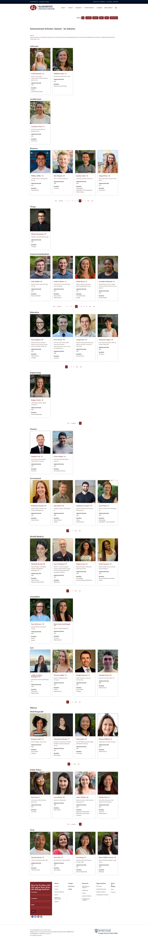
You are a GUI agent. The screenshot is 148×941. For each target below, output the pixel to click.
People (70, 7)
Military (104, 37)
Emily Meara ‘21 (81, 281)
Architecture (38, 37)
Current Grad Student (56, 37)
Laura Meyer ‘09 (59, 797)
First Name (34, 892)
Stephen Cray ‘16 (37, 456)
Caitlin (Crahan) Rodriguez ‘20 (36, 676)
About (63, 7)
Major (101, 18)
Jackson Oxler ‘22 (82, 176)
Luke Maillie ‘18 (36, 281)
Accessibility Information (36, 935)
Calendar (99, 7)
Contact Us (48, 933)
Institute (56, 886)
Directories (71, 886)
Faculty (84, 893)
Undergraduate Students (86, 899)
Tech (38, 39)
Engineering (71, 37)
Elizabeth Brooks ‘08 (38, 564)
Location (88, 18)
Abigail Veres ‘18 (104, 176)
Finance (77, 37)
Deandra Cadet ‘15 (37, 739)
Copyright (32, 930)
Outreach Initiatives (59, 892)
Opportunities (89, 7)
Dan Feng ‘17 (35, 797)
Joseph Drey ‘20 (81, 340)
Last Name (34, 898)
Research (78, 7)
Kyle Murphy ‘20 (59, 176)
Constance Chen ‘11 (37, 126)
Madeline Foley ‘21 (60, 73)
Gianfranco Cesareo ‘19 (84, 506)
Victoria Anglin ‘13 (60, 675)
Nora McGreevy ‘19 (37, 624)
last (92, 201)
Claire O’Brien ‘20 (82, 797)
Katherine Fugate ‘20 (106, 340)
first (56, 201)
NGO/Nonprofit (110, 37)
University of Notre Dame (44, 930)
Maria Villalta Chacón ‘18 (107, 857)
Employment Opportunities (57, 898)
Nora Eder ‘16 (58, 857)
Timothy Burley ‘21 (37, 857)
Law (101, 37)
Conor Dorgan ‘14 (60, 456)
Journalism (96, 37)
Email (33, 904)
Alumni (70, 889)
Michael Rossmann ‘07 (38, 234)
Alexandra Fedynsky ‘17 (62, 739)
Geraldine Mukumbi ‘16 (107, 281)
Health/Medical (89, 37)
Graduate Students (86, 896)
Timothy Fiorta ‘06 (105, 675)
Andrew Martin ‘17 (60, 281)
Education (65, 37)
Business (44, 37)
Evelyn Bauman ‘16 (37, 73)
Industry (95, 18)
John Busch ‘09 (59, 506)
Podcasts (113, 892)
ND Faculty (99, 886)
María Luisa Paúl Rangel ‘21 (62, 625)
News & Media (108, 7)
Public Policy (33, 39)
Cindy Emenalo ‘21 (105, 564)
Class (106, 18)
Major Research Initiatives (86, 887)
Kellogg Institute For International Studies (40, 931)
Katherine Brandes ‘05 (38, 506)
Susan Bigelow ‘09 (37, 340)
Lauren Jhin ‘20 (81, 739)
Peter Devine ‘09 (59, 340)
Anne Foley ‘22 (104, 506)
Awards (56, 894)
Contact (56, 889)
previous (61, 201)
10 (86, 306)
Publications (85, 890)
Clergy (49, 37)
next (88, 201)
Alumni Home (114, 18)
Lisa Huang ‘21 (81, 857)
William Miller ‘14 (37, 176)
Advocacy (32, 37)
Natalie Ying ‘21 (104, 797)
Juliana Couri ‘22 (81, 564)
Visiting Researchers (101, 889)
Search (116, 8)
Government (82, 37)
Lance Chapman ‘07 (60, 564)
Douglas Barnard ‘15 (83, 675)
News (112, 889)
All (82, 18)
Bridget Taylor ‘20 (37, 400)
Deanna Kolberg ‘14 (105, 739)
